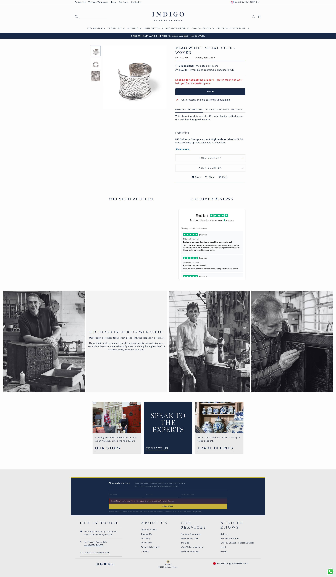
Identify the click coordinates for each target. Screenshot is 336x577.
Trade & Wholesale (150, 547)
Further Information (232, 28)
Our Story (123, 2)
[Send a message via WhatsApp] (330, 571)
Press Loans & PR (190, 538)
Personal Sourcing (190, 551)
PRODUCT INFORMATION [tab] (189, 110)
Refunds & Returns (229, 538)
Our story (108, 448)
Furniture (115, 28)
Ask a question (210, 168)
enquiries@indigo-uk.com (162, 501)
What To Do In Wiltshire (192, 547)
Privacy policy (197, 511)
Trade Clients (215, 448)
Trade (113, 2)
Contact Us (80, 2)
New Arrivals (96, 28)
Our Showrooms (149, 530)
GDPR (223, 551)
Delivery (224, 534)
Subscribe (168, 506)
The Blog (185, 543)
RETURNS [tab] (236, 110)
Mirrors (133, 28)
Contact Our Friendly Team (96, 553)
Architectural (176, 28)
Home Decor (152, 28)
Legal (223, 547)
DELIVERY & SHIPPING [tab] (217, 110)
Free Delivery (210, 158)
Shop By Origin (201, 28)
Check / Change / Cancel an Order (237, 543)
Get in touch (224, 80)
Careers (145, 551)
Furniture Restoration (191, 534)
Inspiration (136, 2)
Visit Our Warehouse (98, 2)
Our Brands (146, 543)
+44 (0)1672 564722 (93, 545)
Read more (182, 149)
